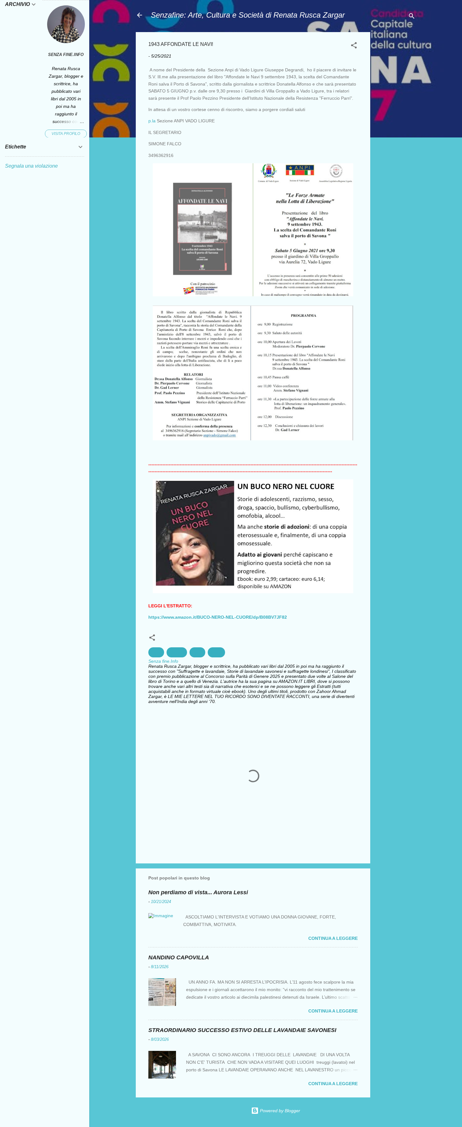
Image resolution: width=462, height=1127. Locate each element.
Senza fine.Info (66, 55)
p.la (152, 120)
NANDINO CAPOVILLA (178, 957)
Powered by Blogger (279, 1110)
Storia (216, 652)
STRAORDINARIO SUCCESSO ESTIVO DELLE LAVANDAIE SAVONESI (242, 1030)
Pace (197, 652)
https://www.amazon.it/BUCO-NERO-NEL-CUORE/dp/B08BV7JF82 (217, 617)
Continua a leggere (333, 938)
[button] (354, 46)
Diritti (156, 652)
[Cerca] (411, 17)
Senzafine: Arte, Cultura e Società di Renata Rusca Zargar (248, 15)
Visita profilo (66, 133)
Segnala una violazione (31, 166)
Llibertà (176, 652)
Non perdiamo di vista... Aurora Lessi (198, 892)
